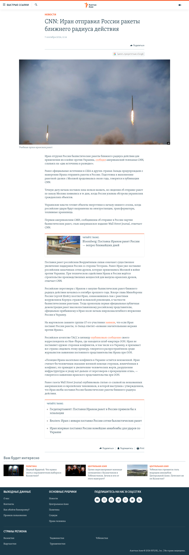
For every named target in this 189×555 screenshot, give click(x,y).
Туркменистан (57, 544)
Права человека (57, 521)
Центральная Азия (97, 466)
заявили (110, 322)
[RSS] (139, 500)
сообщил (101, 160)
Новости (50, 14)
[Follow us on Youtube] (97, 500)
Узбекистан (102, 538)
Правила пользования (15, 515)
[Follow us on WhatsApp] (125, 500)
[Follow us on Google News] (132, 500)
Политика (31, 466)
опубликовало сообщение (106, 337)
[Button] (137, 45)
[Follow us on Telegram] (118, 500)
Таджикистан (57, 538)
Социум (53, 515)
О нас (6, 498)
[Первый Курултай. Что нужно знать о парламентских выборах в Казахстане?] (14, 470)
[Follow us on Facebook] (111, 500)
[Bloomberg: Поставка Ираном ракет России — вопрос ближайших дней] (63, 245)
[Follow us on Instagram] (104, 500)
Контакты (9, 504)
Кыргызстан (10, 544)
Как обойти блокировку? (16, 510)
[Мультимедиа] (179, 5)
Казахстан (9, 538)
